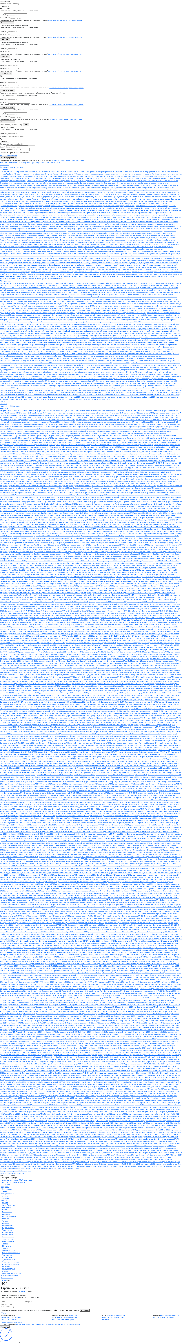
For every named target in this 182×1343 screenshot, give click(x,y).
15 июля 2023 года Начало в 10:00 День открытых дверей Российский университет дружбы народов (92, 502)
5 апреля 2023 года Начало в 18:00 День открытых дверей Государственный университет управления (52, 454)
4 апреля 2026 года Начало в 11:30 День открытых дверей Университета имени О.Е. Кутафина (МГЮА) (110, 1118)
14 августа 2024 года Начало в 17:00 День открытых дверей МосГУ (53, 884)
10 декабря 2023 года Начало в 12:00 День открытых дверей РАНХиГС (95, 647)
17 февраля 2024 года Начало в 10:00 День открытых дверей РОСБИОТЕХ (89, 732)
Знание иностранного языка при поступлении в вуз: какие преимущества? (35, 374)
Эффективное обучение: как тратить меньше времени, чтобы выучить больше (149, 258)
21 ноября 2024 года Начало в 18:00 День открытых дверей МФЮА (45, 936)
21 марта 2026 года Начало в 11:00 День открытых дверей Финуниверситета (73, 1114)
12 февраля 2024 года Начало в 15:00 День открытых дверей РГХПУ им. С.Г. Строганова (100, 722)
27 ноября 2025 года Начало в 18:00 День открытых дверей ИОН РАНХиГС (131, 1071)
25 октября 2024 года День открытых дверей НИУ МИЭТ (142, 911)
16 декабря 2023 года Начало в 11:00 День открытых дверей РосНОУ (104, 661)
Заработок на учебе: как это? (114, 203)
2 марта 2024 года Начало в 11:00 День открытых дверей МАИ (41, 750)
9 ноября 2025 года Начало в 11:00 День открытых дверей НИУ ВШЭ (133, 1062)
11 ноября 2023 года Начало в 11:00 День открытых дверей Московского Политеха (144, 570)
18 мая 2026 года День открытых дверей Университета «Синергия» (34, 1134)
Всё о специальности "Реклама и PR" (37, 363)
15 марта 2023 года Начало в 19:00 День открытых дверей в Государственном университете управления (64, 417)
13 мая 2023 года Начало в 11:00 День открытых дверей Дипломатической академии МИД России (41, 477)
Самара (5, 1221)
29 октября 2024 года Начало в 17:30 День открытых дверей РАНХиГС (68, 916)
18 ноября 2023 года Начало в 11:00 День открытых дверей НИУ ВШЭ (51, 597)
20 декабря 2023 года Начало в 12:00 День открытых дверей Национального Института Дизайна (86, 670)
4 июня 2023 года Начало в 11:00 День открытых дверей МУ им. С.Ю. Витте (119, 483)
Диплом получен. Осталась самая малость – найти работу (32, 203)
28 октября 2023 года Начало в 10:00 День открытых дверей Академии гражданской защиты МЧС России (108, 554)
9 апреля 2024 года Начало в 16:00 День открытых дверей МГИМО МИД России (54, 793)
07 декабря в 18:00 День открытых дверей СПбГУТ (29, 638)
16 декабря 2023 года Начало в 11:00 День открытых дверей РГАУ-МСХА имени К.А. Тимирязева (44, 661)
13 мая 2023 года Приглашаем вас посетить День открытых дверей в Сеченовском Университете (51, 474)
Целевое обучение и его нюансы (103, 297)
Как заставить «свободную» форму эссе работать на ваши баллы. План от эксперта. (89, 308)
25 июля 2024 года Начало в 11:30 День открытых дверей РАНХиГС (70, 877)
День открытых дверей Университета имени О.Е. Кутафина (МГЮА (31, 504)
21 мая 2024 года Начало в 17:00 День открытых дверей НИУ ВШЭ (115, 836)
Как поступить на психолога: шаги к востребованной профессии (50, 379)
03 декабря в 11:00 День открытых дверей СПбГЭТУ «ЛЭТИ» (100, 631)
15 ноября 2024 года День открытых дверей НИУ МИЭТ (44, 930)
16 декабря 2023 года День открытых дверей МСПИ (53, 659)
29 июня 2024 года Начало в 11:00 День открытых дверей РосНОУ (31, 868)
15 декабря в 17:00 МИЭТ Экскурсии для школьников (118, 656)
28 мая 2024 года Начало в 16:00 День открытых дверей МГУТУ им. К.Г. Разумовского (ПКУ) (114, 845)
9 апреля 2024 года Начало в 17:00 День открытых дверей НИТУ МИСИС (110, 793)
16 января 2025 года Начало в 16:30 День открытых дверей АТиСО (30, 966)
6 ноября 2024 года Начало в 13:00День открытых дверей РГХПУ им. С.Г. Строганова (121, 918)
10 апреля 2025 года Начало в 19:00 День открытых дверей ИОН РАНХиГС (145, 1005)
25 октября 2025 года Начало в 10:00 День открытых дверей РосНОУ (76, 1057)
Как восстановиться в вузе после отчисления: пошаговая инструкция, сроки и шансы (76, 274)
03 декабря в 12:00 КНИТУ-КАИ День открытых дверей (142, 631)
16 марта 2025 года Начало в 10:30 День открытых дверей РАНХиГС (34, 996)
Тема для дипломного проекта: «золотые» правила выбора (82, 219)
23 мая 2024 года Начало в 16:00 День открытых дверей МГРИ (121, 839)
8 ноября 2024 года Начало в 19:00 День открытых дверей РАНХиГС (39, 920)
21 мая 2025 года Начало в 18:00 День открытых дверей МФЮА (67, 1023)
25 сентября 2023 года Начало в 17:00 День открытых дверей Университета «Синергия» (140, 518)
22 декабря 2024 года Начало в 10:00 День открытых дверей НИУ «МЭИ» (44, 964)
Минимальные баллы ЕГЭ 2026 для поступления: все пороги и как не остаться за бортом (110, 381)
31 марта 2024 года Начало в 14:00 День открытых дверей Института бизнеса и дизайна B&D (93, 777)
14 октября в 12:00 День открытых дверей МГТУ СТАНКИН (88, 536)
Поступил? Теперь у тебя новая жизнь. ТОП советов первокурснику (70, 174)
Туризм (5, 1248)
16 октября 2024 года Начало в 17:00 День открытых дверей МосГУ (52, 907)
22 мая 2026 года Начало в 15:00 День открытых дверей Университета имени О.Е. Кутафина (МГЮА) (70, 1137)
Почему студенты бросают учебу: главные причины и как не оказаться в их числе (144, 222)
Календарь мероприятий (9, 1171)
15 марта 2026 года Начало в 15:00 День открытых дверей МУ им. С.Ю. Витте (112, 1112)
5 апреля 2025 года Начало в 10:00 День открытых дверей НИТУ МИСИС (49, 1002)
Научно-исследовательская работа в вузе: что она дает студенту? (111, 263)
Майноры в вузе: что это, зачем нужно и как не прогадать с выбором (31, 176)
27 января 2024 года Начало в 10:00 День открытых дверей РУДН (35, 700)
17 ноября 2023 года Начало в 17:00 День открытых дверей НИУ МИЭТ (139, 588)
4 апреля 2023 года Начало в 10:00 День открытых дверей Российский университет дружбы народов (72, 449)
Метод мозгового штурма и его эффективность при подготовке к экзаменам (123, 174)
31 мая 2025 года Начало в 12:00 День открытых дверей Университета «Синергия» (120, 1030)
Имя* (2, 15)
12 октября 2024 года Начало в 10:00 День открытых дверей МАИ (43, 905)
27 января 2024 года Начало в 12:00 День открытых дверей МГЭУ (50, 704)
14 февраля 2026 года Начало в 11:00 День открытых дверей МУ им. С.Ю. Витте (107, 1103)
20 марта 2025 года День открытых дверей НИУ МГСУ (129, 998)
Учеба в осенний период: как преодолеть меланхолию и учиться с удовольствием (137, 224)
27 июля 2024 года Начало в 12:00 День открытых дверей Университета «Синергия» (41, 879)
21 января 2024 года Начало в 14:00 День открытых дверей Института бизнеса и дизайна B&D (118, 688)
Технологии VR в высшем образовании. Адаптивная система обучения (58, 199)
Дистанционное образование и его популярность (112, 283)
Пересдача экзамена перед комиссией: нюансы (121, 235)
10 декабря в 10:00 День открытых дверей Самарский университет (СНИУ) (45, 650)
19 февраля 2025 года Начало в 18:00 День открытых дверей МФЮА (137, 982)
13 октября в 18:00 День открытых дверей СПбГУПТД (83, 534)
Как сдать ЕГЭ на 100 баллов (72, 338)
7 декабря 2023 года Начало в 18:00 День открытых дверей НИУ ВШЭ (92, 636)
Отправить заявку (7, 90)
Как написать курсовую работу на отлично (101, 233)
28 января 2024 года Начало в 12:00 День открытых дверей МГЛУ (113, 709)
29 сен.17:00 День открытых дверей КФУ (47, 522)
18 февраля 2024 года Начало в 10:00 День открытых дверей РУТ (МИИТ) (78, 738)
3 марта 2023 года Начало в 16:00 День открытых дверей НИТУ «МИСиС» (27, 411)
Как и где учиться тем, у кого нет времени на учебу (150, 283)
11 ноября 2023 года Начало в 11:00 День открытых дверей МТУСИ (89, 570)
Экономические (8, 1237)
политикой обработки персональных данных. (65, 20)
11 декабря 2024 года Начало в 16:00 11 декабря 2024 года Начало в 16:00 (112, 948)
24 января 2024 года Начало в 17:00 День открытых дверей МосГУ (37, 693)
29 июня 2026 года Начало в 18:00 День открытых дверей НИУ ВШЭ (110, 1157)
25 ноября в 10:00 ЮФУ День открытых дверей (109, 609)
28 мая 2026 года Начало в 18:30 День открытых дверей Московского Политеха (104, 1139)
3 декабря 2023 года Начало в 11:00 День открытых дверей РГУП (107, 627)
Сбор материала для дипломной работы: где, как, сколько (78, 176)
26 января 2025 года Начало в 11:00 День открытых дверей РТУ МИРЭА (154, 968)
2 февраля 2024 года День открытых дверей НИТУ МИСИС (139, 713)
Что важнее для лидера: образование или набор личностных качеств (88, 222)
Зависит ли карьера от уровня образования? (50, 272)
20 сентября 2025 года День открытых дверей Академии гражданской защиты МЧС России (40, 1048)
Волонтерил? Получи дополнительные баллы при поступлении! (65, 315)
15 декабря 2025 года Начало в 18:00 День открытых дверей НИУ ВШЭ (46, 1084)
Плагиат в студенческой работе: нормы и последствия (24, 274)
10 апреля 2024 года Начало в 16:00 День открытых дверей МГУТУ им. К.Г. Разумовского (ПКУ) (91, 795)
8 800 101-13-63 (5, 1173)
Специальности (54, 163)
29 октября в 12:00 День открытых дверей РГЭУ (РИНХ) (128, 559)
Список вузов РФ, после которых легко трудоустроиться (138, 233)
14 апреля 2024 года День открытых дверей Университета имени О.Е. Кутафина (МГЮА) (73, 802)
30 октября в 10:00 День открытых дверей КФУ (65, 561)
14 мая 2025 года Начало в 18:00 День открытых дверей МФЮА (28, 1018)
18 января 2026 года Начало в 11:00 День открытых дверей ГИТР (58, 1093)
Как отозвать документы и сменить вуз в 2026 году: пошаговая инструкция (122, 386)
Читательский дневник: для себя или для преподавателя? (28, 206)
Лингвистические (8, 1250)
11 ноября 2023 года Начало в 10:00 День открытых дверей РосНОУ (87, 568)
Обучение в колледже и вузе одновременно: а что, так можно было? (78, 313)
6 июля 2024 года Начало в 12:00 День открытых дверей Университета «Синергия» (47, 870)
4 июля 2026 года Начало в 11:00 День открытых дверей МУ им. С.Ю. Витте (41, 1159)
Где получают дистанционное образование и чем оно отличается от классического (120, 290)
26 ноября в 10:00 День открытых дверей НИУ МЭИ (54, 613)
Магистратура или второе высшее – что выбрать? (144, 244)
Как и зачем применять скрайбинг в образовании (147, 240)
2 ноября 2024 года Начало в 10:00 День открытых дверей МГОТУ (66, 918)
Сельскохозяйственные (11, 1253)
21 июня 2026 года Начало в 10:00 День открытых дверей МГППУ (89, 1153)
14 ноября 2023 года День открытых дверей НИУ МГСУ (66, 584)
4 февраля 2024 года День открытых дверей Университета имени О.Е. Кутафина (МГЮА (70, 716)
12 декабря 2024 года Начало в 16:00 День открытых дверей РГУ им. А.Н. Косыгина (58, 950)
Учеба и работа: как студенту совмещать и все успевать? (78, 292)
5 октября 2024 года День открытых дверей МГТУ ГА (94, 900)
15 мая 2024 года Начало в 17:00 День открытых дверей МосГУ (103, 832)
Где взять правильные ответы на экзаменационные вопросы (136, 194)
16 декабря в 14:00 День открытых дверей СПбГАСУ (45, 666)
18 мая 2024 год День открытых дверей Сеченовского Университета (140, 834)
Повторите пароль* (7, 153)
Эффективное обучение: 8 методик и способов (48, 331)
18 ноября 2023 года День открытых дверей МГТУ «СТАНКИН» (120, 593)
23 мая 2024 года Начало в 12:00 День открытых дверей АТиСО (75, 839)
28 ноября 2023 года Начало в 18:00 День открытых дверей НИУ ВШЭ (117, 615)
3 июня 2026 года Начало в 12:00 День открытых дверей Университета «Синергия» (133, 1141)
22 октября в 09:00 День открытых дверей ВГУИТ (95, 547)
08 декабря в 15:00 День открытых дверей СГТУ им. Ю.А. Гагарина (124, 638)
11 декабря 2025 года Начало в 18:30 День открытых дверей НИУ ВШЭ (64, 1080)
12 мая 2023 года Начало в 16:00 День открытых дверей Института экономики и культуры (38, 472)
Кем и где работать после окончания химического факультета (92, 370)
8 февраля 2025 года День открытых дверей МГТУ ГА (63, 975)
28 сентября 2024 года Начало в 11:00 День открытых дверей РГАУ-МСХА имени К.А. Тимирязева (77, 898)
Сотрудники (4, 167)
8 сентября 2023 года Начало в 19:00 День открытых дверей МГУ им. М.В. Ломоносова (80, 529)
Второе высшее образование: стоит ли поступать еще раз (65, 263)
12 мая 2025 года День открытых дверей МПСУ (118, 1016)
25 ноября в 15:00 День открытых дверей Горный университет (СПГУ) (102, 611)
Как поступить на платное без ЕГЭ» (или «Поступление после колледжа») (104, 288)
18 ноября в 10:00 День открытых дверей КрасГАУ (35, 593)
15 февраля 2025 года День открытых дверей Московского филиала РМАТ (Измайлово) (36, 980)
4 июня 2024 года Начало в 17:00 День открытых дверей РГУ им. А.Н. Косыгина (111, 850)
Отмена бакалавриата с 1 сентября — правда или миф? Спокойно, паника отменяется (62, 386)
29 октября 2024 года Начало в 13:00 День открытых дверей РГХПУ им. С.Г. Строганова (119, 914)
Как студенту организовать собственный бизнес (43, 254)
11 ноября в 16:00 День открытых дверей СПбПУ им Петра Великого (153, 577)
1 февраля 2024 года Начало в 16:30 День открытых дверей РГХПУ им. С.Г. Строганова (86, 713)
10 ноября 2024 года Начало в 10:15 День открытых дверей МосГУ (115, 923)
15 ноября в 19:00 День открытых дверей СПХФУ (83, 586)
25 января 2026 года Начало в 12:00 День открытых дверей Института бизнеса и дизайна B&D (104, 1096)
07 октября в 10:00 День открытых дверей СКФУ (30, 529)
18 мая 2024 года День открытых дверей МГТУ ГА (97, 834)
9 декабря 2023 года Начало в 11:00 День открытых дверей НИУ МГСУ (64, 643)
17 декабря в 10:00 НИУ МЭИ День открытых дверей (120, 666)
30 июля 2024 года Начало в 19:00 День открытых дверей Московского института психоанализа (107, 879)
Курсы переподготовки (40, 163)
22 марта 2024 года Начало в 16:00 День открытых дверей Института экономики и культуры (80, 766)
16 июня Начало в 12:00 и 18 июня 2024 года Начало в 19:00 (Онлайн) (33, 861)
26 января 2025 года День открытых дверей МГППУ (109, 968)
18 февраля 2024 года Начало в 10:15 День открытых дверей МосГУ (130, 738)
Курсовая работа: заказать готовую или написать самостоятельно (149, 197)
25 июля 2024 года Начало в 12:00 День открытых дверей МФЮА (119, 877)
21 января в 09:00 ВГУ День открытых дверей (29, 691)
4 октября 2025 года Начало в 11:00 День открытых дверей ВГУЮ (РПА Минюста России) (74, 1050)
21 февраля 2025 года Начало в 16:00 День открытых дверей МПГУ (124, 984)
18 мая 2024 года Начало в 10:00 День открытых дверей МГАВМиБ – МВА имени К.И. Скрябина (56, 836)
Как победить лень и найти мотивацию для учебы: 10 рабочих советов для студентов (92, 197)
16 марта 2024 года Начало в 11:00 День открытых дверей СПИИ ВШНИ (51, 759)
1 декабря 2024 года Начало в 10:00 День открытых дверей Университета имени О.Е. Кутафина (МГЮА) (50, 941)
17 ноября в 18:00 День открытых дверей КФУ (113, 590)
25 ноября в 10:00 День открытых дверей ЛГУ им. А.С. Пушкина (149, 609)
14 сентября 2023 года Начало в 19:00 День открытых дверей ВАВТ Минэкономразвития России (138, 534)
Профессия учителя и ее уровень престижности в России (86, 376)
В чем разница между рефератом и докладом (44, 197)
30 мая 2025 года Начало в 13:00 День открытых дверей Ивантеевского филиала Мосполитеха (55, 1030)
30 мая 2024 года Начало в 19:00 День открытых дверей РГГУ (40, 848)
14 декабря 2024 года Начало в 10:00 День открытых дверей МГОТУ (29, 952)
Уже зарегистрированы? (9, 155)
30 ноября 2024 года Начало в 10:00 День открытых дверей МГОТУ (119, 939)
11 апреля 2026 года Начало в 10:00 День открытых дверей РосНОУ (40, 1123)
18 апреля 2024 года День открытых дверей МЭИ (99, 804)
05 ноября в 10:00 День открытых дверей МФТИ (26, 565)
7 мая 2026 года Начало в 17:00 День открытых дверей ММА (40, 1130)
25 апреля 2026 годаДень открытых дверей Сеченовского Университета (65, 1128)
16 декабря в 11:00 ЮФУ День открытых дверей (101, 663)
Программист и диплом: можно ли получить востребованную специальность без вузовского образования (51, 297)
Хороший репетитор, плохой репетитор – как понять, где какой (95, 304)
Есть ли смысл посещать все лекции (152, 185)
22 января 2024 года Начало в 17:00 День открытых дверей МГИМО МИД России (111, 691)
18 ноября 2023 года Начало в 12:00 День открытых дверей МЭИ (101, 597)
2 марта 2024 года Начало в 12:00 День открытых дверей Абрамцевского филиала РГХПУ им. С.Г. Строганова (104, 750)
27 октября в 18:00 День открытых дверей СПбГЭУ (73, 552)
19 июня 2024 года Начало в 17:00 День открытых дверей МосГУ (83, 861)
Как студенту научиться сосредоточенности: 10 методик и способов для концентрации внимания (40, 244)
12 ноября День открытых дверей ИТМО (52, 581)
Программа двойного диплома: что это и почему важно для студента (85, 240)
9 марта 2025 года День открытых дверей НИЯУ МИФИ (145, 991)
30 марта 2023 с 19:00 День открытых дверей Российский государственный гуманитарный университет (75, 442)
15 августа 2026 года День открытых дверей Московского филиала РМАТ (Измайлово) (54, 1166)
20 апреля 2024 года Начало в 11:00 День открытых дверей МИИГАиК (122, 809)
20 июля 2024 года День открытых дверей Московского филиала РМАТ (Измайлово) (75, 875)
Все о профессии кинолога (17, 356)
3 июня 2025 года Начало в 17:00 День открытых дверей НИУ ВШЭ (57, 1032)
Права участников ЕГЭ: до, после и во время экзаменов (143, 338)
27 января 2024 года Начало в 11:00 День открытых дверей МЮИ (130, 700)
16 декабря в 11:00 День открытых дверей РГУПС (66, 663)
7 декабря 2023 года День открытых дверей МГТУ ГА (47, 636)
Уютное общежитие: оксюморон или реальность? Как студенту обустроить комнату (134, 208)
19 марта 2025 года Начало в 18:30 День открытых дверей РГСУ (85, 998)
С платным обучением (10, 1264)
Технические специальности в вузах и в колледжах (107, 347)
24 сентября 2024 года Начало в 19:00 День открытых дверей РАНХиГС (137, 893)
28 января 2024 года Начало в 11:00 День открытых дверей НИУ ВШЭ (63, 709)
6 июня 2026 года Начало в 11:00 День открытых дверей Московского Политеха (98, 1148)
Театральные (7, 1255)
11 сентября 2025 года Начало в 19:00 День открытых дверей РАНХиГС (94, 1043)
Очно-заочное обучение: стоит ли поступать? (138, 345)
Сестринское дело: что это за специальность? (136, 349)
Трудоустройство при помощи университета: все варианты (29, 251)
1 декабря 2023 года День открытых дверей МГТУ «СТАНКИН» (141, 618)
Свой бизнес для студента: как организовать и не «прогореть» (37, 219)
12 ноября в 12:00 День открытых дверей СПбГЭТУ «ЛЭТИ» (158, 581)
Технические (7, 1230)
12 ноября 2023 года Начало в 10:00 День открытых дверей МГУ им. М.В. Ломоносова (87, 579)
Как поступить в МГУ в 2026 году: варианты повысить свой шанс (143, 304)
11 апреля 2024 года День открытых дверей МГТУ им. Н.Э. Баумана (72, 798)
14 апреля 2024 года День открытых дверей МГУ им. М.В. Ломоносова (132, 802)
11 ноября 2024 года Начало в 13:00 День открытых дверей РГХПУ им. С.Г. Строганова (44, 925)
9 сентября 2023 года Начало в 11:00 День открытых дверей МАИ (125, 531)
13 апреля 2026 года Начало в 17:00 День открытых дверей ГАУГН (146, 1123)
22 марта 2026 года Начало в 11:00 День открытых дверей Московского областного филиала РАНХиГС (139, 1114)
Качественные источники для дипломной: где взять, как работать (112, 178)
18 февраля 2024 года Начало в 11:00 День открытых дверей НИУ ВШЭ (63, 741)
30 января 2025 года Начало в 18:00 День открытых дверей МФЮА (86, 971)
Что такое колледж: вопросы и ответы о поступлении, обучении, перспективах (74, 335)
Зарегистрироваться (8, 158)
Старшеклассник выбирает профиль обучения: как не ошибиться (66, 326)
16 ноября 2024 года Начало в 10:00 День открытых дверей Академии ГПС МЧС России (97, 930)
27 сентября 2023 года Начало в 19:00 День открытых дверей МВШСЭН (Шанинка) (73, 520)
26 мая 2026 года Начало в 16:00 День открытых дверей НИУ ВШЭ (50, 1139)
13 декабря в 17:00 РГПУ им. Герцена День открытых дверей (33, 654)
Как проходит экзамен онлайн (78, 290)
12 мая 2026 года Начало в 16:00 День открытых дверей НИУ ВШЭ (136, 1130)
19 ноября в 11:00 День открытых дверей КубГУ (23, 602)
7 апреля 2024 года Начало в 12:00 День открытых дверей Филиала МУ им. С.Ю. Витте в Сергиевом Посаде (80, 791)
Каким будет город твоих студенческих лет (23, 210)
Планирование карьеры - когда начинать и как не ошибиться (86, 367)
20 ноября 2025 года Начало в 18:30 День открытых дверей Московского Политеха (52, 1066)
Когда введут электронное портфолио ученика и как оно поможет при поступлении (36, 290)
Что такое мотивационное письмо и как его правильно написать (101, 244)
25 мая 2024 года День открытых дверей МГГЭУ (51, 841)
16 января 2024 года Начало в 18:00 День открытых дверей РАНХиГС (144, 681)
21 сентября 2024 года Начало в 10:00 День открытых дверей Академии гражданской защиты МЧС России (67, 891)
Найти (26, 125)
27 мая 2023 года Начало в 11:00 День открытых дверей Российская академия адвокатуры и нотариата (116, 477)
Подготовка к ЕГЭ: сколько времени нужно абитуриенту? (129, 376)
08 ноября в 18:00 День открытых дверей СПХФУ (106, 565)
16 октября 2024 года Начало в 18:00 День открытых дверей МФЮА (102, 907)
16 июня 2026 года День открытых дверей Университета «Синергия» (77, 1150)
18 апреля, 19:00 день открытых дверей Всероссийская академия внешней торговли (78, 463)
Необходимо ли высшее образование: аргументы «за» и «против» (107, 251)
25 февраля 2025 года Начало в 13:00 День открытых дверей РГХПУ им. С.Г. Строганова (113, 986)
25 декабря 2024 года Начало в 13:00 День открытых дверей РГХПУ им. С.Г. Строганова (103, 964)
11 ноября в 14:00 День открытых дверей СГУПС (59, 577)
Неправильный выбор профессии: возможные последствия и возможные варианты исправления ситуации (79, 349)
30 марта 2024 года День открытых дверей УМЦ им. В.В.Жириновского (153, 773)
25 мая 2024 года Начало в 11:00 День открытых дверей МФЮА (92, 841)
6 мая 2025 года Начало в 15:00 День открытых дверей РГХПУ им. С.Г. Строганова (71, 1016)
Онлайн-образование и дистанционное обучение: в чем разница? (44, 235)
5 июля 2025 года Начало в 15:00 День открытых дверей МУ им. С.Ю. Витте (120, 1037)
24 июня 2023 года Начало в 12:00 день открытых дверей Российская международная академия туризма (130, 493)
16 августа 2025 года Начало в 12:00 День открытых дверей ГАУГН (122, 1041)
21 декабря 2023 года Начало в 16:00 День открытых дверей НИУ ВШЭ (70, 672)
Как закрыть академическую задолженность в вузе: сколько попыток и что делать (138, 274)
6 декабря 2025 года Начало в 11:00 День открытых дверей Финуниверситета (100, 1078)
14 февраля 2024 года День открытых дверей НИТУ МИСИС (25, 725)
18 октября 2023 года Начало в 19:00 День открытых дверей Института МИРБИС (82, 540)
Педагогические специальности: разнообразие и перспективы (97, 345)
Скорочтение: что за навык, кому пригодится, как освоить (145, 172)
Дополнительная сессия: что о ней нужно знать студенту (95, 242)
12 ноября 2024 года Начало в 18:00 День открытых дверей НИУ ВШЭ (151, 925)
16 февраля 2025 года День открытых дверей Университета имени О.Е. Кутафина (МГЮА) (138, 980)
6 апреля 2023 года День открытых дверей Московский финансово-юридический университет (125, 454)
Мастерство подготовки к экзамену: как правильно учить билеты (30, 185)
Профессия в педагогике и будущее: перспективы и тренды (66, 347)
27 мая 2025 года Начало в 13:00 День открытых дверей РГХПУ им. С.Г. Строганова (73, 1027)
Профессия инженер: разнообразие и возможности (112, 340)
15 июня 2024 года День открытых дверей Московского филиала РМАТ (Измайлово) (91, 857)
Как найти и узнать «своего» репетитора (104, 315)
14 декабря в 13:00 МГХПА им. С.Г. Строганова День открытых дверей (80, 654)
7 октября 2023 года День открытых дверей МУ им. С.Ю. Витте (130, 527)
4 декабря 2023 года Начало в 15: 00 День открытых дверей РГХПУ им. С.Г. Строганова (62, 634)
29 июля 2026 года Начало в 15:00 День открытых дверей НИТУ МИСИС (103, 1164)
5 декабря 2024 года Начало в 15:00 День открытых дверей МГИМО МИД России (129, 943)
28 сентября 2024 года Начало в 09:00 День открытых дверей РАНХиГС (123, 895)
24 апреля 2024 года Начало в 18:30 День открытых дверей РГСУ (52, 816)
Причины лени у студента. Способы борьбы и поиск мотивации (73, 206)
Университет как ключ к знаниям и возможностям (156, 333)
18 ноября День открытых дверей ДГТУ (144, 590)
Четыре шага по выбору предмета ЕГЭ (25, 349)
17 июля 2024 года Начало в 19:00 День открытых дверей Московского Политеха (102, 873)
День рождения (6, 144)
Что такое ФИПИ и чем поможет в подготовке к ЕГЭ (74, 306)
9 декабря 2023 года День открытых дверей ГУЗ (22, 640)
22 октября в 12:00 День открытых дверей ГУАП (32, 549)
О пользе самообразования (19, 249)
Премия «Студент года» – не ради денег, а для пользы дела (124, 190)
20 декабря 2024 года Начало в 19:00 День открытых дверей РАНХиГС (119, 959)
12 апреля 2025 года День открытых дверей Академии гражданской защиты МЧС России (89, 1007)
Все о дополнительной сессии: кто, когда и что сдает (101, 181)
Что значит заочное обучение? (41, 313)
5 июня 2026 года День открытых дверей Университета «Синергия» (75, 1146)
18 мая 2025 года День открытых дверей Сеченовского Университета (43, 1021)
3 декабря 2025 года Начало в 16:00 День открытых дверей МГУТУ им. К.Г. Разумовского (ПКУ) (106, 1084)
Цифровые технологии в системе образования (17, 267)
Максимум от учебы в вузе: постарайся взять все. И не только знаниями (76, 190)
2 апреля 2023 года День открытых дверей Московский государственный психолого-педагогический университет (52, 447)
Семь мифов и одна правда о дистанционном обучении (42, 222)
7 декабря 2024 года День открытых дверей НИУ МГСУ (41, 945)
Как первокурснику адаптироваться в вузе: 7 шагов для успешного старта (95, 276)
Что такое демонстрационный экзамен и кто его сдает (47, 310)
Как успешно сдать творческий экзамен (37, 342)
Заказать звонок (7, 23)
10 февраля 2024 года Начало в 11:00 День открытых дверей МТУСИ (76, 720)
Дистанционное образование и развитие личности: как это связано (97, 285)
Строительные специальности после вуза (61, 354)
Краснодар (6, 1214)
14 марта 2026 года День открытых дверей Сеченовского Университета (96, 1109)
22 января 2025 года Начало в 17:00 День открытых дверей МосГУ (79, 966)
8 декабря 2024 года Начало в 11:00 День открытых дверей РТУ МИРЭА (137, 945)
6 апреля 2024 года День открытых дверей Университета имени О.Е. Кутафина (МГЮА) (90, 782)
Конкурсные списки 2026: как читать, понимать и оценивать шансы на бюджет (55, 383)
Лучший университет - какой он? (62, 345)
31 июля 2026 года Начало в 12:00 (142, 1164)
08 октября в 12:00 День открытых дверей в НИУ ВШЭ (31, 531)
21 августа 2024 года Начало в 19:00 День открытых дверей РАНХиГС (56, 886)
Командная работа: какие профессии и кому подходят (24, 263)
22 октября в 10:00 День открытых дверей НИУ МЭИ (132, 547)
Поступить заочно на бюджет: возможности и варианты (114, 329)
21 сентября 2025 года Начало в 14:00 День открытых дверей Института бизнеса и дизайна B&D (109, 1048)
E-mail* (2, 147)
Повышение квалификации (21, 163)
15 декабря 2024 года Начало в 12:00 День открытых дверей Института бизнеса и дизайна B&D (140, 952)
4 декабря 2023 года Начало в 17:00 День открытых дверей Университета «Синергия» (125, 634)
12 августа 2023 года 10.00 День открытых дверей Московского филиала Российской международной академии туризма (101, 504)
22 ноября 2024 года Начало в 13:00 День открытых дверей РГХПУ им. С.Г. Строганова (101, 936)
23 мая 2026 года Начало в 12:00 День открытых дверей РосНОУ (130, 1137)
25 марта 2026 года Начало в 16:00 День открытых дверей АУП (130, 1116)
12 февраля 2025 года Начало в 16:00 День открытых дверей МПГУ (109, 977)
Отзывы (3, 402)
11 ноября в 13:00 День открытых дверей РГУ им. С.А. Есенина (152, 574)
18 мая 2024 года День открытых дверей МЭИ (62, 834)
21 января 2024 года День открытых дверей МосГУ (132, 686)
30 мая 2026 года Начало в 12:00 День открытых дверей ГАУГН (156, 1139)
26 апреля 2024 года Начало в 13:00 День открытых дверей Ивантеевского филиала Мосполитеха (109, 818)
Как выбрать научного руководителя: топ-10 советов (114, 210)
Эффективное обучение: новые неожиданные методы (55, 324)
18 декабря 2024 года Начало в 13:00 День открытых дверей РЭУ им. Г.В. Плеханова (109, 955)
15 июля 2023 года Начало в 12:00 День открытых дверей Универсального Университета (110, 497)
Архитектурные (8, 1241)
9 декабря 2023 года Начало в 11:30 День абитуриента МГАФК (113, 643)
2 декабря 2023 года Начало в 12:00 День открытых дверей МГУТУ (138, 625)
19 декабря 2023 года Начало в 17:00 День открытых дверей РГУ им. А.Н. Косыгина (100, 668)
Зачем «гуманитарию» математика (45, 308)
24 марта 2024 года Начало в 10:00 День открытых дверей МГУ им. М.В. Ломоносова (129, 770)
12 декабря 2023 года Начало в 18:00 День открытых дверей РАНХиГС (80, 652)
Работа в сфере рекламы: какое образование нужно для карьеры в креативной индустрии (107, 379)
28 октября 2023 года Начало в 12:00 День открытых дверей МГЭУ (153, 556)
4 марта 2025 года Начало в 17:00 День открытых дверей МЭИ (102, 991)
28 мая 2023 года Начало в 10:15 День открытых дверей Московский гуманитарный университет (84, 479)
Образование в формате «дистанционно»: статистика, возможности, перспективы (84, 238)
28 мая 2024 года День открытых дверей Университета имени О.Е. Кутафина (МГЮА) (49, 845)
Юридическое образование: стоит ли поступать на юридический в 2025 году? (36, 376)
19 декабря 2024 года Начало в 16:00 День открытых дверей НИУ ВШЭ (124, 957)
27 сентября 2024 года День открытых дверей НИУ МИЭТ (75, 895)
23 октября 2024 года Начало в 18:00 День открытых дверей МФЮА (97, 911)
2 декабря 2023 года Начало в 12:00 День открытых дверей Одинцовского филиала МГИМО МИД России (75, 625)
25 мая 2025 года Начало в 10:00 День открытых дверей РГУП (77, 1025)
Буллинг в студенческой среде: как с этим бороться (91, 231)
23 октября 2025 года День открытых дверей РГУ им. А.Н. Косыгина (140, 1055)
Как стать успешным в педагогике (41, 224)
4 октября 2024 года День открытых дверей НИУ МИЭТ (54, 900)
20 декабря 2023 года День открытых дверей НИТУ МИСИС (28, 670)
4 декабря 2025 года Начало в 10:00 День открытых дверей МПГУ (112, 1075)
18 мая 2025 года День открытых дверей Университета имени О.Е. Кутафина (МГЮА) (100, 1021)
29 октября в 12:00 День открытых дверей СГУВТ (30, 561)
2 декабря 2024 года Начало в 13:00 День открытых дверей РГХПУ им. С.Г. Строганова (120, 941)
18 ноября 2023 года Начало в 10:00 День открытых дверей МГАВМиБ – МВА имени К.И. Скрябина (121, 595)
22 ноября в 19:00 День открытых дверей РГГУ (104, 604)
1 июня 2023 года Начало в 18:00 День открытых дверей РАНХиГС (48, 481)
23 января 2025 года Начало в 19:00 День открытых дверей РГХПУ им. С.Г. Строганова (136, 966)
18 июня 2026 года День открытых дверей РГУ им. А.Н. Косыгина (41, 1153)
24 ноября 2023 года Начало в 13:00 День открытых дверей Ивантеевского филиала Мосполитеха (79, 606)
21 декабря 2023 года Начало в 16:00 (30, 672)
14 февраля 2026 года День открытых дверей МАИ (59, 1103)
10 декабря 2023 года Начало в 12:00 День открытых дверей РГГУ (45, 647)
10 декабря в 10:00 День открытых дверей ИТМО (139, 647)
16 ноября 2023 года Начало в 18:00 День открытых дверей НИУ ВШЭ (31, 588)
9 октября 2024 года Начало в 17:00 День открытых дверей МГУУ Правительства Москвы (69, 902)
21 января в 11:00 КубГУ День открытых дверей (63, 691)
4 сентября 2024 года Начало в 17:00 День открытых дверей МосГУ (38, 889)
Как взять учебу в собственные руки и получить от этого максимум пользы (132, 219)
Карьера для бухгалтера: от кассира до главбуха (152, 329)
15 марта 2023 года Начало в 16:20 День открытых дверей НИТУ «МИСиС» (116, 415)
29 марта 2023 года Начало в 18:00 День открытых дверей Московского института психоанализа (101, 440)
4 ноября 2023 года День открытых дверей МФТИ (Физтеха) (95, 563)
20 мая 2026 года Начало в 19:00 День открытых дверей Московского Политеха (137, 1134)
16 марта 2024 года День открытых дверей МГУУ (27, 757)
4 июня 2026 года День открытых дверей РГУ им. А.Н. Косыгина (27, 1146)
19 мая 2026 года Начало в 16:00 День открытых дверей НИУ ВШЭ (83, 1134)
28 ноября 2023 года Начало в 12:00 (78, 615)
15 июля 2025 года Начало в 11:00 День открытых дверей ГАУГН (45, 1039)
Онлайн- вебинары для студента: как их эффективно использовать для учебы (91, 247)
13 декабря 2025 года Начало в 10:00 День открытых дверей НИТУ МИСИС (41, 1082)
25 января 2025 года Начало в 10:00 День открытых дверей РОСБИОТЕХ (63, 968)
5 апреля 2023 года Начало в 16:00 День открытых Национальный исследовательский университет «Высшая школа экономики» (67, 452)
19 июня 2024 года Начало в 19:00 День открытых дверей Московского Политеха (137, 861)
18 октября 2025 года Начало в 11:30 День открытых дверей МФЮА (38, 1055)
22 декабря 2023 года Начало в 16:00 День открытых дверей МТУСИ (48, 675)
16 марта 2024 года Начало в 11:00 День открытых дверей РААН (133, 757)
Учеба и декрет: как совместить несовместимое (152, 210)
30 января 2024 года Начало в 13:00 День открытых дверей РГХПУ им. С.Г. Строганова (38, 711)
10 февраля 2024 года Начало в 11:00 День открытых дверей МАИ (125, 720)
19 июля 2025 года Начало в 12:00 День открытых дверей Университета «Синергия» (100, 1039)
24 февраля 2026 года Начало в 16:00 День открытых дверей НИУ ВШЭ (80, 1105)
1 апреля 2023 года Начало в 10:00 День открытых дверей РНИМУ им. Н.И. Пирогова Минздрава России (61, 445)
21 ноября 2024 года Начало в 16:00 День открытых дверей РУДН (123, 934)
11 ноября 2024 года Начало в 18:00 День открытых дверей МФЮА (101, 925)
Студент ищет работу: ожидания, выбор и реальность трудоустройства (80, 224)
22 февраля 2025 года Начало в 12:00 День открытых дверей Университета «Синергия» (49, 986)
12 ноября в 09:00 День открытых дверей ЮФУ (84, 581)
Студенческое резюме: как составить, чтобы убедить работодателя (109, 199)
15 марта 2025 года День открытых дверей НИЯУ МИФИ (69, 993)
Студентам (4, 169)
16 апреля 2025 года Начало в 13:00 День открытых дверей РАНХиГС (107, 1009)
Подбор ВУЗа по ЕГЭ (116, 1317)
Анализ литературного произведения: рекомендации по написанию (89, 201)
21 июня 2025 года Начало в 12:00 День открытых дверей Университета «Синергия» (144, 1034)
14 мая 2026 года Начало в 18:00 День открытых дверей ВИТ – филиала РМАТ (81, 1132)
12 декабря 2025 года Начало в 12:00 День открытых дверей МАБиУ (115, 1080)
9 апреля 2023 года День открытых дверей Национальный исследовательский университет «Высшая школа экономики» (64, 461)
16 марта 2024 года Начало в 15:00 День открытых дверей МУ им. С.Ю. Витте (123, 761)
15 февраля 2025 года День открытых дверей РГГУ (86, 980)
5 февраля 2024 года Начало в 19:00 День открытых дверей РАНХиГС (128, 716)
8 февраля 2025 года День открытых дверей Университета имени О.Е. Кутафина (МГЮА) (115, 975)
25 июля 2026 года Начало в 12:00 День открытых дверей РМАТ (54, 1164)
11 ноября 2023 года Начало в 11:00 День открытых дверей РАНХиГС (120, 572)
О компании (4, 165)
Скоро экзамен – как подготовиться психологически (147, 313)
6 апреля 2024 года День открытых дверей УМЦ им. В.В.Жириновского (148, 782)
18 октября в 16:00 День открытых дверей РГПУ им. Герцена (30, 540)
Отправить (5, 40)
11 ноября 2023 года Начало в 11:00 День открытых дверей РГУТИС (39, 570)
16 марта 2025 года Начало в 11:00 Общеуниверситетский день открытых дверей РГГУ (91, 996)
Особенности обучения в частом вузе (134, 247)
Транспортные (7, 1239)
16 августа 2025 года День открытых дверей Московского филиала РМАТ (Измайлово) (66, 1041)
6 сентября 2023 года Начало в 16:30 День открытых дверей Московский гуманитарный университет (127, 506)
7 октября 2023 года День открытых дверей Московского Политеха (82, 527)
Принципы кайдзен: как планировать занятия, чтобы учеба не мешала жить (35, 201)
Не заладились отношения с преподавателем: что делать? (118, 206)
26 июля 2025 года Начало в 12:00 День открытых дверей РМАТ (154, 1039)
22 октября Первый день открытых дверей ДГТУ (106, 545)
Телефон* (3, 18)
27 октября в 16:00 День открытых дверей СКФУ (37, 552)
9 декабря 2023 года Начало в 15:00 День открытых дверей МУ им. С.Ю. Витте (32, 645)
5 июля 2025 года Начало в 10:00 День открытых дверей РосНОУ (69, 1037)
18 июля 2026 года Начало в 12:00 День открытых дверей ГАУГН (40, 1162)
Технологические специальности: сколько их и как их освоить (134, 351)
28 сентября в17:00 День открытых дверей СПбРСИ (157, 520)
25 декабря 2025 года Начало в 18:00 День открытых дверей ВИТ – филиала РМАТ (132, 1089)
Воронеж (5, 1219)
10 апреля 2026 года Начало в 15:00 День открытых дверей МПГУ (105, 1121)
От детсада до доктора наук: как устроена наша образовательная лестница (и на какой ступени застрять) (90, 301)
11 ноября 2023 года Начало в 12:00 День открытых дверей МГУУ (47, 574)
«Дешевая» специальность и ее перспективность (74, 329)
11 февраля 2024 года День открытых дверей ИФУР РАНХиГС (45, 722)
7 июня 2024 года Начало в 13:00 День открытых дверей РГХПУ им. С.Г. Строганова (35, 852)
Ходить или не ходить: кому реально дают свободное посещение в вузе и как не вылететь (133, 176)
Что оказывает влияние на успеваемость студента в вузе (136, 238)
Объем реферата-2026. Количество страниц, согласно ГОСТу (91, 194)
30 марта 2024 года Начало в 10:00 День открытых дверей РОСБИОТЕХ (95, 775)
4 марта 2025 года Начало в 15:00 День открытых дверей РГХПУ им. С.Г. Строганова (48, 991)
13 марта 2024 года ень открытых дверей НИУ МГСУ (52, 754)
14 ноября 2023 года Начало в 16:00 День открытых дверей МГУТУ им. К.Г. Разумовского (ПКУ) (122, 584)
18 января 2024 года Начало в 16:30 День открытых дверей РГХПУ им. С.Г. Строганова (90, 684)
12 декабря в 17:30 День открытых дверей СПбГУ (124, 652)
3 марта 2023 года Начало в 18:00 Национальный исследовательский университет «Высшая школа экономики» (95, 411)
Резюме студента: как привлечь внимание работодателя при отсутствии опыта (57, 260)
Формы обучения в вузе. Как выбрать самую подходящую (120, 292)
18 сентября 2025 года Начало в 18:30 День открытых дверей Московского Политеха (98, 1046)
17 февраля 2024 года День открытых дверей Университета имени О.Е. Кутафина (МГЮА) (77, 729)
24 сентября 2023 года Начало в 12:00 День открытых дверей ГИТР (46, 515)
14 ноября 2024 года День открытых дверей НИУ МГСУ (133, 927)
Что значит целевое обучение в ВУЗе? (133, 315)
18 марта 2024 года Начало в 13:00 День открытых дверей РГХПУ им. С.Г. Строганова (69, 763)
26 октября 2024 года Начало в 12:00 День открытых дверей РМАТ (62, 914)
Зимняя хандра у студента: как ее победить (44, 240)
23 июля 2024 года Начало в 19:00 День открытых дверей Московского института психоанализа (141, 875)
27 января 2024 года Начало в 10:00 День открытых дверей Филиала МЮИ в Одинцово (106, 697)
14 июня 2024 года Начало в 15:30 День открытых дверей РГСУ (36, 857)
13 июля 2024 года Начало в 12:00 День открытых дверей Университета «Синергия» (41, 873)
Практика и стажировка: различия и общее (148, 251)
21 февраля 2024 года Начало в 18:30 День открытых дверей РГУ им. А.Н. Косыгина (53, 743)
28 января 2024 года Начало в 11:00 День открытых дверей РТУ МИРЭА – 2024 (118, 706)
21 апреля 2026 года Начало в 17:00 (44, 1125)
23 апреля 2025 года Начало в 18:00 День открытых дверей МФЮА (132, 1014)
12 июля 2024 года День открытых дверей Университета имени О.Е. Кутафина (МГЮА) (110, 870)
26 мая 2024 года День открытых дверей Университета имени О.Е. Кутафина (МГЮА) (120, 843)
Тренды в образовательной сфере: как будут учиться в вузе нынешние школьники (80, 269)
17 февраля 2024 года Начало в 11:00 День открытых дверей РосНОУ (58, 734)
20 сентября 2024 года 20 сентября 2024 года (79, 889)
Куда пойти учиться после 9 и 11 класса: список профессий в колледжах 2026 (107, 392)
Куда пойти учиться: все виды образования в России (26, 322)
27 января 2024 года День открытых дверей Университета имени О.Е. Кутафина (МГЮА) (41, 697)
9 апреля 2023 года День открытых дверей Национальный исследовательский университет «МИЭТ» (79, 458)
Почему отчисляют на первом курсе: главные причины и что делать (138, 215)
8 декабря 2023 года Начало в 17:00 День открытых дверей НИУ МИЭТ (74, 638)
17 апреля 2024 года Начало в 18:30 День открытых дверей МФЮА (56, 804)
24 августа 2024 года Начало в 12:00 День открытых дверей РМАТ (106, 886)
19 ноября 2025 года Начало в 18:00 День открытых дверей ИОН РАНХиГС (126, 1064)
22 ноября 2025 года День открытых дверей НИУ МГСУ (155, 1066)
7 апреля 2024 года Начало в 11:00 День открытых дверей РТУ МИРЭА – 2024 (146, 788)
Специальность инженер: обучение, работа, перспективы (40, 338)
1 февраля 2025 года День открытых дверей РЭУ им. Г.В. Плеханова (135, 971)
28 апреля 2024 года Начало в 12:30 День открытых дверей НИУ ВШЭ (128, 825)
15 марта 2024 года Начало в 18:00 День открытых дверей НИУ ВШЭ (97, 754)
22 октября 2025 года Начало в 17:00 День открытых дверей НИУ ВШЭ (89, 1055)
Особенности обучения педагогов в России (77, 254)
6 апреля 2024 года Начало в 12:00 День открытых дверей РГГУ (153, 786)
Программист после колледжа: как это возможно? (93, 324)
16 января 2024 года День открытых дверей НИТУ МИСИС (97, 681)
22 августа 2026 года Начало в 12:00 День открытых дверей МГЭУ (55, 1169)
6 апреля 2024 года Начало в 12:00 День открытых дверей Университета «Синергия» (99, 786)
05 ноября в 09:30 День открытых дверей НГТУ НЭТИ (136, 563)
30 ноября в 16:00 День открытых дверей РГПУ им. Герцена (96, 618)
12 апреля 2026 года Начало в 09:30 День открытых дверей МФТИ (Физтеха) (93, 1123)
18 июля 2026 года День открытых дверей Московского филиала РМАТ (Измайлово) (100, 1159)
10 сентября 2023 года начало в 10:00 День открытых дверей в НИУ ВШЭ (141, 508)
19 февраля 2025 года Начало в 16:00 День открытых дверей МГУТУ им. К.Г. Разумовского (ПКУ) (77, 982)
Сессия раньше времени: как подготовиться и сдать (24, 183)
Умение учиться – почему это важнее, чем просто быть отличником (25, 172)
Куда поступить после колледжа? (116, 313)
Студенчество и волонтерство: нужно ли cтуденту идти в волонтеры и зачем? (78, 256)
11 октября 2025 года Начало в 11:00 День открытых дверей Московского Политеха (122, 1052)
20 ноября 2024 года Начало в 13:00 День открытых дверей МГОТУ (74, 934)
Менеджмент (7, 1246)
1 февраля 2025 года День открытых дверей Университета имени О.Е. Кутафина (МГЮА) (55, 973)
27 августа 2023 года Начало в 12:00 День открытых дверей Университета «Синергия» (58, 506)
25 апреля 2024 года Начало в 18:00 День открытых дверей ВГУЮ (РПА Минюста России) (40, 818)
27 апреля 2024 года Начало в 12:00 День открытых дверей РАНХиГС (28, 825)
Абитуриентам (5, 281)
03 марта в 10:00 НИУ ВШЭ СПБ (23, 752)
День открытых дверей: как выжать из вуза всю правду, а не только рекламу (139, 299)
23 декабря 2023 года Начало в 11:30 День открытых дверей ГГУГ (49, 677)
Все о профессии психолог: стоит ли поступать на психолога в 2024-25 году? (107, 372)
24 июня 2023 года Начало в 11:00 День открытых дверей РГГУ (69, 493)
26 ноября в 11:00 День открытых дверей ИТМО (134, 613)
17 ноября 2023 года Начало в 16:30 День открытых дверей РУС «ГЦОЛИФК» (85, 588)
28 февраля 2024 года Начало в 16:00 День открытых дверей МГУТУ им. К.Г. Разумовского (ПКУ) (106, 745)
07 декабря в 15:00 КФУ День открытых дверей (135, 636)
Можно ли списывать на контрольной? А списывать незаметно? (115, 326)
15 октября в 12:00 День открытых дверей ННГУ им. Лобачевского (108, 538)
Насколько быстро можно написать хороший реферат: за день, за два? (117, 320)
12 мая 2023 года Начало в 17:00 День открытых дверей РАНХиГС (95, 472)
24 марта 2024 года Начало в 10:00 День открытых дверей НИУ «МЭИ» (72, 770)
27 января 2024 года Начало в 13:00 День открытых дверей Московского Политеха (104, 704)
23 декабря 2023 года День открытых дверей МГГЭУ (139, 675)
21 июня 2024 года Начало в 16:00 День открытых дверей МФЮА (125, 864)
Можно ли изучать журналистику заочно (134, 331)
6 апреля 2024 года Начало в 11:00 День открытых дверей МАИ (157, 784)
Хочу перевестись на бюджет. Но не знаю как (71, 178)
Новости (105, 1317)
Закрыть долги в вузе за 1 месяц (56, 276)
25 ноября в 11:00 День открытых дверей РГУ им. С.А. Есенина (54, 611)
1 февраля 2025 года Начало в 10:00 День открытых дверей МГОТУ (112, 973)
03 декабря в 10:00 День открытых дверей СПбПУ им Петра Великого (96, 629)
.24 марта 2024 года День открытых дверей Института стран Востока (134, 768)
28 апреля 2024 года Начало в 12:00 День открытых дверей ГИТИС (78, 825)
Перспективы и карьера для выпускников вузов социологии (111, 267)
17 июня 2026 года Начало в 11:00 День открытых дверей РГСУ (125, 1150)
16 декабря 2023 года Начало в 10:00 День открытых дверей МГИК (97, 659)
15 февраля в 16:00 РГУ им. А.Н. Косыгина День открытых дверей (71, 725)
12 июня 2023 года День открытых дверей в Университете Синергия (84, 488)
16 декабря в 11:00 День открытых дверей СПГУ (30, 663)
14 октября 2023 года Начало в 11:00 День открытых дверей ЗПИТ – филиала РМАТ (53, 538)
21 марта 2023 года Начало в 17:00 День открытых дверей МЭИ (66, 424)
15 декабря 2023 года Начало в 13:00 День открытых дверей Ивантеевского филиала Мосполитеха (142, 654)
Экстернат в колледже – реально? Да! (136, 285)
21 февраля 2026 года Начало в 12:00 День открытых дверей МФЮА (28, 1105)
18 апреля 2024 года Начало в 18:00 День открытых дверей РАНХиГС (142, 804)
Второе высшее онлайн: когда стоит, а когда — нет (70, 172)
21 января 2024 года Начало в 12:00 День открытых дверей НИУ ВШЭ (58, 688)
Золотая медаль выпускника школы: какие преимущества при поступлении (64, 340)
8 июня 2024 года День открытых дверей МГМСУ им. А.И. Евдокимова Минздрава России (99, 852)
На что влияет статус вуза (26, 340)
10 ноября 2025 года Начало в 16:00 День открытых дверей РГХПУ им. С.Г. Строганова (67, 1064)
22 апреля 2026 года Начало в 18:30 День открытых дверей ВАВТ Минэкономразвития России (92, 1125)
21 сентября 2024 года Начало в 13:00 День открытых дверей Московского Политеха (138, 891)
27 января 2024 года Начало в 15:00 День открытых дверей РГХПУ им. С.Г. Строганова (57, 706)
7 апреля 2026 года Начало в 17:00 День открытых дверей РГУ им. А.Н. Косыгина (51, 1121)
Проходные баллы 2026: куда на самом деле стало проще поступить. (42, 299)
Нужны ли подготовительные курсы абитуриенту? (45, 356)
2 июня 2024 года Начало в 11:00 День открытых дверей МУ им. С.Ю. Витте (54, 850)
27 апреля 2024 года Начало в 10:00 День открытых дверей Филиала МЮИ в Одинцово (54, 823)
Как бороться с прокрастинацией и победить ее (45, 295)
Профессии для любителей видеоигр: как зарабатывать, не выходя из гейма (40, 370)
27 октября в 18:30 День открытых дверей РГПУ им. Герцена (114, 552)
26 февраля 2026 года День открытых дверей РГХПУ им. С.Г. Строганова (132, 1105)
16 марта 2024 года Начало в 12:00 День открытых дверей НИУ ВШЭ (69, 761)
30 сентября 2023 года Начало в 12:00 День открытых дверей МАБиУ (94, 524)
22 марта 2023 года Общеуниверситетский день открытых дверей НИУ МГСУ (61, 427)
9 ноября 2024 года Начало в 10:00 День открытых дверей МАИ (135, 920)
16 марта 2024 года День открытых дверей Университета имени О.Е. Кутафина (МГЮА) (77, 757)
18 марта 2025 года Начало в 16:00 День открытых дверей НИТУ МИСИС (35, 998)
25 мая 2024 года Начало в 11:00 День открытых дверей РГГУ (138, 841)
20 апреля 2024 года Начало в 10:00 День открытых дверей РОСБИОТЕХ (70, 809)
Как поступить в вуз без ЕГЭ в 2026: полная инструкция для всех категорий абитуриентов (38, 395)
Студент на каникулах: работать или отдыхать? (106, 172)
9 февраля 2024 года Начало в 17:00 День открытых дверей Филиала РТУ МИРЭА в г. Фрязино (61, 718)
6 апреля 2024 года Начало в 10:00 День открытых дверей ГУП (65, 784)
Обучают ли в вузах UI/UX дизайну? (123, 363)
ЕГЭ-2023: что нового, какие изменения (149, 322)
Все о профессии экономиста (75, 356)
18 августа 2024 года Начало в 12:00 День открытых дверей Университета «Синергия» (109, 884)
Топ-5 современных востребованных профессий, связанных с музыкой (92, 331)
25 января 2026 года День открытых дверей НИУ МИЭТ (49, 1096)
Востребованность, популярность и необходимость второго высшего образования (80, 265)
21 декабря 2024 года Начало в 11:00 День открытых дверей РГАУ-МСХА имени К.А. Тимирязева (94, 961)
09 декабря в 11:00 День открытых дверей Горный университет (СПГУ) (139, 645)
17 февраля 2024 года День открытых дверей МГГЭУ (140, 727)
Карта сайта (20, 1324)
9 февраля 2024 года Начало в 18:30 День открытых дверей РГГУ (119, 718)
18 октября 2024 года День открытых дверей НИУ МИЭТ (148, 907)
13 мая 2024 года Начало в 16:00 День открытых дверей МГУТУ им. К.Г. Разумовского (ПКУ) (104, 829)
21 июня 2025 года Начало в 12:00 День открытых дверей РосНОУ (37, 1034)
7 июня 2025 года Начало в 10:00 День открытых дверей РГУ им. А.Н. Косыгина (111, 1032)
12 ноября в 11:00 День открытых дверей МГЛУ (119, 581)
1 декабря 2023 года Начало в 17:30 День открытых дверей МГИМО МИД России (106, 620)
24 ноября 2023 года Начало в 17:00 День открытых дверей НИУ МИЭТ (142, 606)
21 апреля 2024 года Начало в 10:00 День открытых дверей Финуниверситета (61, 811)
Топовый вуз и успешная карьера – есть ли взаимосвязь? (69, 320)
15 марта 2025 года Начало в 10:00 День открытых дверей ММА (113, 993)
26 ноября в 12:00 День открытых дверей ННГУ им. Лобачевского (41, 615)
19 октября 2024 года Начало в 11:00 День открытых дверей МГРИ (111, 909)
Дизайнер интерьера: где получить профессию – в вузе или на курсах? (109, 322)
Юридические (7, 1232)
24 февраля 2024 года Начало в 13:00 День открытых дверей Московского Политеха (115, 743)
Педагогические (8, 1228)
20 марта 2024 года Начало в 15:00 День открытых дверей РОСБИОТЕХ (127, 763)
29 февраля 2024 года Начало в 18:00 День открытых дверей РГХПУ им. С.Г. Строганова (66, 747)
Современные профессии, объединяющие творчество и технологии (112, 361)
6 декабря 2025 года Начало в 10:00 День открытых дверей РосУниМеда (150, 1087)
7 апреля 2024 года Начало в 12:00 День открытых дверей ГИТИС (144, 791)
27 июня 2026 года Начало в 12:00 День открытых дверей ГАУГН (148, 1155)
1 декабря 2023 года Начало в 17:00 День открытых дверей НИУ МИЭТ (50, 620)
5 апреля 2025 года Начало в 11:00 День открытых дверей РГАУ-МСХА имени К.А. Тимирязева (110, 1002)
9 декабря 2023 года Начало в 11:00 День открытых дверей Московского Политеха (71, 640)
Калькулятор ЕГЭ (6, 406)
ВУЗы (2, 163)
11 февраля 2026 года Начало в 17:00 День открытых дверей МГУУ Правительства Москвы (133, 1100)
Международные (8, 1269)
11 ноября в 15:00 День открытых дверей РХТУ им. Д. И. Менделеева (102, 577)
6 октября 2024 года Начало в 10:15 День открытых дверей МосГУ (137, 900)
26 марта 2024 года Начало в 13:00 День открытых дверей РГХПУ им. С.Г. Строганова (60, 773)
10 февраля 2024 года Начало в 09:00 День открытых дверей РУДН (26, 720)
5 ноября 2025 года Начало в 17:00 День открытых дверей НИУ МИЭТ (45, 1059)
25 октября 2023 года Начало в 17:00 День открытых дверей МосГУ (124, 549)
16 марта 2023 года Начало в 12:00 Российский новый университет (128, 417)
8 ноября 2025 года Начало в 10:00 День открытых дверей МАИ (134, 1059)
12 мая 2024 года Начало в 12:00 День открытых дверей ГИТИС (122, 827)
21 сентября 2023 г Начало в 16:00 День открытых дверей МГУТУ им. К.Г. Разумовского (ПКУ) (43, 547)
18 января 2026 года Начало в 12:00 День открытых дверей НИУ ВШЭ (107, 1093)
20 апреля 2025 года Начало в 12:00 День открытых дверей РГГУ (32, 1014)
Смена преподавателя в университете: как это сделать (48, 188)
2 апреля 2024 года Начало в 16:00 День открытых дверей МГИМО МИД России (38, 779)
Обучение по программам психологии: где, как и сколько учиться (62, 361)
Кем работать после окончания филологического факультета (62, 233)
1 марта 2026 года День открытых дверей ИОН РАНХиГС (61, 1107)
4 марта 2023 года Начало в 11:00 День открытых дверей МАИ (66, 415)
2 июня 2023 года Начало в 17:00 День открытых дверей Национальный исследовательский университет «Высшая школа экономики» (122, 481)
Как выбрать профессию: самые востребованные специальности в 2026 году (102, 365)
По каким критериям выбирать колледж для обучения (132, 342)
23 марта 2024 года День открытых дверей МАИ (27, 768)
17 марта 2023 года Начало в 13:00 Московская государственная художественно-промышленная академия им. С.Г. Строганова (96, 422)
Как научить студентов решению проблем (67, 251)
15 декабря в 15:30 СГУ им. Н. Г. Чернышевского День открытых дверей (72, 656)
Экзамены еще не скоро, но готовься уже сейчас (62, 183)
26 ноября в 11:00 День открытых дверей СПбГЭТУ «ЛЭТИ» (94, 613)
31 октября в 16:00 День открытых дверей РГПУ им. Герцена (105, 561)
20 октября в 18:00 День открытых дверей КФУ (56, 543)
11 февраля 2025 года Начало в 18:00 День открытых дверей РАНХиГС (58, 977)
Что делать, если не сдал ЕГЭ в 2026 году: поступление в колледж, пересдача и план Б (47, 392)
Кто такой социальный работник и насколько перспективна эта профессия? (34, 367)
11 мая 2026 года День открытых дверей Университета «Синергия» (87, 1130)
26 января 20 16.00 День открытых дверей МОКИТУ (65, 695)
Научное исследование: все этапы (76, 267)
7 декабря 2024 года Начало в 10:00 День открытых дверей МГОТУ (86, 945)
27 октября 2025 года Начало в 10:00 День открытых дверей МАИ (125, 1057)
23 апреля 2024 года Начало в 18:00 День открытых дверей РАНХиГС (104, 813)
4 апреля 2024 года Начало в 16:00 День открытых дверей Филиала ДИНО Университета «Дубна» (140, 779)
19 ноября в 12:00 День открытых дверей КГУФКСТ (94, 602)
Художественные (8, 1260)
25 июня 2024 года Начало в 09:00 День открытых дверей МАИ (56, 866)
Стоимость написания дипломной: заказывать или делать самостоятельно (67, 210)
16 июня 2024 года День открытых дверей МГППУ (66, 859)
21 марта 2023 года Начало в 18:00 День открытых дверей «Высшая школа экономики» (122, 424)
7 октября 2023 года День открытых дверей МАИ (39, 527)
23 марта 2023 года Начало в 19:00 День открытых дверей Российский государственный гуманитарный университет (77, 431)
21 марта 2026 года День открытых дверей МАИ (27, 1114)
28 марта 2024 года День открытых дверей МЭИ (109, 773)
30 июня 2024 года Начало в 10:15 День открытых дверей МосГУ (126, 868)
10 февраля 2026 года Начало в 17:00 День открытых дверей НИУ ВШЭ (73, 1100)
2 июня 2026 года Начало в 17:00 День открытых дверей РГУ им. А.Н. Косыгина (74, 1141)
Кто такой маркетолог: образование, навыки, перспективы (99, 354)
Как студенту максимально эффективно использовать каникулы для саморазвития (113, 229)
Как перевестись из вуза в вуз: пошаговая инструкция (42, 279)
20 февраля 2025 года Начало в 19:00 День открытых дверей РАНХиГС (74, 984)
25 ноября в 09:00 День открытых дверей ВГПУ (74, 609)
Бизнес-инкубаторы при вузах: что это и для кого (49, 215)
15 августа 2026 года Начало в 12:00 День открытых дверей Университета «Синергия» (118, 1166)
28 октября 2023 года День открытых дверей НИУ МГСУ (49, 554)
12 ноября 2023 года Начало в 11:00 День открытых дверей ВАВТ (143, 579)
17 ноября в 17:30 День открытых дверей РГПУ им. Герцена (74, 590)
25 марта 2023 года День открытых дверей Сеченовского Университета (85, 433)
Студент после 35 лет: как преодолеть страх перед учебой (27, 269)
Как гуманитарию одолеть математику (48, 247)
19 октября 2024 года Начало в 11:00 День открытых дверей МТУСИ (61, 909)
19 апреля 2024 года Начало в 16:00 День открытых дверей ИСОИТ (76, 807)
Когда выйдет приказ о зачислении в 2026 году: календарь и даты (107, 390)
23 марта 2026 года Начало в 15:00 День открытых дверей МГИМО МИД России (77, 1116)
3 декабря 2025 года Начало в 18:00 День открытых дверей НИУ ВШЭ (62, 1075)
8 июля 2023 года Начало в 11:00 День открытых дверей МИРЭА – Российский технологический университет (45, 499)
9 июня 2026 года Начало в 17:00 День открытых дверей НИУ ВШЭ (109, 1144)
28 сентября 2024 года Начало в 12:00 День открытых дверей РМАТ (138, 898)
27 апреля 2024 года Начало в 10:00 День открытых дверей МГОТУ (110, 823)
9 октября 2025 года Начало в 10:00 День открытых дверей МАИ (67, 1052)
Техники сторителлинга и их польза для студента (50, 194)
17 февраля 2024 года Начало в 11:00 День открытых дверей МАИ (108, 734)
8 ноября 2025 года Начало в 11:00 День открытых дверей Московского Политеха (77, 1062)
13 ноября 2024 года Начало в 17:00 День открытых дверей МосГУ (88, 927)
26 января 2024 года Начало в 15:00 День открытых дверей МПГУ (108, 695)
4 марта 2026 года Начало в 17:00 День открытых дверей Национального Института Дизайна (116, 1107)
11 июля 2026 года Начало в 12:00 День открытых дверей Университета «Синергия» (95, 1162)
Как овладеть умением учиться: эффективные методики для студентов (45, 231)
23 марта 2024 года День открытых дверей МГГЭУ (132, 766)
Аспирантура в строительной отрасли (49, 267)
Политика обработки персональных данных (63, 1324)
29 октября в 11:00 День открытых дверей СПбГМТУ (88, 559)
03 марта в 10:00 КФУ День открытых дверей (51, 752)
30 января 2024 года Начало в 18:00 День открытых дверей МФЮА (94, 711)
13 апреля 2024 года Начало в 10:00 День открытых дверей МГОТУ (65, 800)
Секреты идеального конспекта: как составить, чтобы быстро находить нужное (114, 213)
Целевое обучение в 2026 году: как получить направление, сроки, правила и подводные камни (96, 397)
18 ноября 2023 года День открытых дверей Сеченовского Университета (58, 595)
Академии (6, 1266)
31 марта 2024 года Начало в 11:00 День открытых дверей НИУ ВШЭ (34, 777)
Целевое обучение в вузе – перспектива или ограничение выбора (79, 226)
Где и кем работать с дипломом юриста (95, 363)
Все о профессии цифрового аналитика (66, 363)
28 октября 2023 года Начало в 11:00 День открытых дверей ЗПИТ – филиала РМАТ (47, 556)
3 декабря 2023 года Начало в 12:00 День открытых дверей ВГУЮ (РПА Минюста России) (38, 629)
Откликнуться (6, 73)
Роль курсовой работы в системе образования (86, 235)
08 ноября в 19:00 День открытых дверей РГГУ (141, 565)
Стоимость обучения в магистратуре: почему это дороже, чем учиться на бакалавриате (62, 249)
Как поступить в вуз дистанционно (155, 310)
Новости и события (16, 167)
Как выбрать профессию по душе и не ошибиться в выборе (86, 358)
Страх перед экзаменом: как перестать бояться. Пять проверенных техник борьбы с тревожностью (104, 310)
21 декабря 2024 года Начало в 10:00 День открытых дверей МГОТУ (34, 961)
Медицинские (7, 1225)
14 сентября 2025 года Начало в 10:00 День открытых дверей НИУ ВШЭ (40, 1046)
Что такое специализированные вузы (30, 347)
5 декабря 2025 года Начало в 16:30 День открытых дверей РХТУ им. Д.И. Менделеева (39, 1078)
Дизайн (5, 1244)
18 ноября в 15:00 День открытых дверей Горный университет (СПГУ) (150, 597)
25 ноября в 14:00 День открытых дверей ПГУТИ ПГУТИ (148, 611)
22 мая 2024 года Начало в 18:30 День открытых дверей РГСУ (29, 839)
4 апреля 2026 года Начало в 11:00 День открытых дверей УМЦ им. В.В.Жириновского (41, 1118)
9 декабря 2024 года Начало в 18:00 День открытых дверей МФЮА (60, 948)
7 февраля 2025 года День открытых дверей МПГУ (25, 975)
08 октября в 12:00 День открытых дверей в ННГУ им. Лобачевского (76, 531)
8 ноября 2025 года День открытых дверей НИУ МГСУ (91, 1059)
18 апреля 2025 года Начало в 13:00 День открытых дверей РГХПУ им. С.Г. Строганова (35, 1011)
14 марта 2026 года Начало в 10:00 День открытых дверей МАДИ (146, 1109)
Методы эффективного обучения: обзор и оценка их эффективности (141, 370)
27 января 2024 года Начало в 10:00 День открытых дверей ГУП (82, 700)
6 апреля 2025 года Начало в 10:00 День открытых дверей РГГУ (46, 1005)
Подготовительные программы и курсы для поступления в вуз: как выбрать (136, 358)
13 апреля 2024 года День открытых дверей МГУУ (115, 798)
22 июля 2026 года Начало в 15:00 (138, 1162)
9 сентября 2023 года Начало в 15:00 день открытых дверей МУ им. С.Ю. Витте (85, 508)
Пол (1, 139)
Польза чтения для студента (127, 242)
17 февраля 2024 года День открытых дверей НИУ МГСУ (131, 729)
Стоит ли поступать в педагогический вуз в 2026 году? (28, 320)
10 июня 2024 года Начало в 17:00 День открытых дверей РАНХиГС (110, 854)
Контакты (16, 406)
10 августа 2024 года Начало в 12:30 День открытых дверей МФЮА (55, 882)
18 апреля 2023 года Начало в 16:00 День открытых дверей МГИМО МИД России (140, 463)
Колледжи (7, 163)
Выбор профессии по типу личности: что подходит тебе (56, 288)
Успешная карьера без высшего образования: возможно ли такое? (134, 367)
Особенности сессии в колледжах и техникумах (61, 372)
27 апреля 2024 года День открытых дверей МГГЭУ (117, 820)
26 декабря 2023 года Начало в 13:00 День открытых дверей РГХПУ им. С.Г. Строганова (39, 679)
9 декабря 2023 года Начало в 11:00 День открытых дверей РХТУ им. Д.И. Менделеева (133, 640)
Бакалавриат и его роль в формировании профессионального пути (92, 272)
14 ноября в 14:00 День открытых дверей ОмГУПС (46, 586)
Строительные (7, 1235)
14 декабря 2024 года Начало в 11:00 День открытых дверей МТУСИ (79, 952)
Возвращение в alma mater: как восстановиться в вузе (28, 190)
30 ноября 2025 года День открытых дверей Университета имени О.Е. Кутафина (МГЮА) (119, 1073)
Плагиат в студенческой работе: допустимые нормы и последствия (29, 238)
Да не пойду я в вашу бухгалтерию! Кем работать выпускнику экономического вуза (107, 317)
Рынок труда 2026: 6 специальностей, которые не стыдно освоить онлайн (66, 283)
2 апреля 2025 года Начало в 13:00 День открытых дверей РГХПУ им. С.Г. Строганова (64, 1000)
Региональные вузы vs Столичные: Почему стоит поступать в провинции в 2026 (101, 395)
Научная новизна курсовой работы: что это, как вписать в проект (78, 203)
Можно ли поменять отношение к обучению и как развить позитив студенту (122, 254)
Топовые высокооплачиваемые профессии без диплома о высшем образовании (82, 342)
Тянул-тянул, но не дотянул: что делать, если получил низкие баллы (137, 324)
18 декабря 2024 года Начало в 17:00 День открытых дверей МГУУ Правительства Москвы (64, 957)
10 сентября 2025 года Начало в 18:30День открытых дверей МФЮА (42, 1043)
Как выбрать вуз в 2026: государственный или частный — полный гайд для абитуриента (49, 333)
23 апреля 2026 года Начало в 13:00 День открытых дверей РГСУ (151, 1125)
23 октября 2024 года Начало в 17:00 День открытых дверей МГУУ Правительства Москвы (38, 911)
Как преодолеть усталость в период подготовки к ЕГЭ (103, 338)
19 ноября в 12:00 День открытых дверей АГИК (58, 602)
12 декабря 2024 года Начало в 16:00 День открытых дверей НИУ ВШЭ (115, 950)
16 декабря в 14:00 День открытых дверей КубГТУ (82, 666)
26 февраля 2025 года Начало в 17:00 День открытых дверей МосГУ (48, 989)
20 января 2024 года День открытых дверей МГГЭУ (57, 681)
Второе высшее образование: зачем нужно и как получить (34, 258)
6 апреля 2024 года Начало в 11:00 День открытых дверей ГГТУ (111, 784)
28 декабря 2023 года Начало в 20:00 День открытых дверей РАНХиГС (97, 679)
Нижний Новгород (9, 1216)
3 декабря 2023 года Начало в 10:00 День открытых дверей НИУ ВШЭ (57, 627)
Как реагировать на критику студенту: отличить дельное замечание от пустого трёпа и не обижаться (113, 192)
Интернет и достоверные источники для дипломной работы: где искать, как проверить (49, 181)
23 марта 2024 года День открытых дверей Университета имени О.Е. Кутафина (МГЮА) (77, 768)
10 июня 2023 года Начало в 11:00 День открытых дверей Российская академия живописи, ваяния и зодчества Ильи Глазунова (83, 486)
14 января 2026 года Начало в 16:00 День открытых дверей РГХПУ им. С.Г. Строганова (80, 1091)
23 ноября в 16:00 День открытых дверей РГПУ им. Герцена (143, 604)
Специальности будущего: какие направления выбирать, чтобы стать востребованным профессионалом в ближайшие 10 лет (64, 351)
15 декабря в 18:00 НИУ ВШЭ (148, 656)
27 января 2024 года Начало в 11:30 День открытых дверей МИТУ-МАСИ (47, 702)
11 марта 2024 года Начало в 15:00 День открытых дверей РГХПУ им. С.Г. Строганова (148, 752)
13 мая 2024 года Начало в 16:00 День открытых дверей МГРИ (48, 829)
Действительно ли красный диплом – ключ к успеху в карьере (60, 229)
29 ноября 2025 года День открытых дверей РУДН (68, 1073)
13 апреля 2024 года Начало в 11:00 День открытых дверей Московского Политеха (120, 800)
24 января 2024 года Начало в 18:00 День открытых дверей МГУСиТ (87, 693)
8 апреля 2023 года (89, 456)
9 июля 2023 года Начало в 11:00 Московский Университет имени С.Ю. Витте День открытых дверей (123, 499)
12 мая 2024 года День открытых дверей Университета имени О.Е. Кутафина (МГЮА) (68, 827)
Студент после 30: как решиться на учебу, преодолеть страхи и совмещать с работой (88, 258)
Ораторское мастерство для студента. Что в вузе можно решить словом (131, 226)
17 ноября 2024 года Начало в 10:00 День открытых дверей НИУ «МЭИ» (148, 932)
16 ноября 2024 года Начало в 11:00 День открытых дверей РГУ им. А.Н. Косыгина (92, 932)
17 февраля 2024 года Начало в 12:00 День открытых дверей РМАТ (92, 736)
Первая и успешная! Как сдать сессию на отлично (66, 213)
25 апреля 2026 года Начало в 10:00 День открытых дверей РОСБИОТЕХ (118, 1128)
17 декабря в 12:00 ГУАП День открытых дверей (52, 668)
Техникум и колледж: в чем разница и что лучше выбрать (88, 399)
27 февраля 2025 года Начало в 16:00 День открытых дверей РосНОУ (98, 989)
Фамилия (3, 136)
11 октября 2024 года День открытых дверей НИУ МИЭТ (122, 902)
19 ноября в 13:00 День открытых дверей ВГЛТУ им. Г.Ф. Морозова (137, 602)
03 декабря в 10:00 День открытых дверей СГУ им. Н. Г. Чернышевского (148, 629)
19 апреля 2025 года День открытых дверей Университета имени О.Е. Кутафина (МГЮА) (99, 1011)
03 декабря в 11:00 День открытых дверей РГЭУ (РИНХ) (58, 631)
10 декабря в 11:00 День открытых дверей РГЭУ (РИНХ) (93, 650)
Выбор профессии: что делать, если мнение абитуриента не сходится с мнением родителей (39, 365)
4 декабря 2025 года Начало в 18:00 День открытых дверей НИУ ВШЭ (35, 1087)
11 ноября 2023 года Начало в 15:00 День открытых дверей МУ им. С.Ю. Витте (100, 574)
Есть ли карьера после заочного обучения (40, 329)
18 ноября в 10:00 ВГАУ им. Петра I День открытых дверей (75, 593)
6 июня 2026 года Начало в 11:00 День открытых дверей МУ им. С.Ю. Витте (41, 1148)
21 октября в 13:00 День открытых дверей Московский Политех (96, 543)
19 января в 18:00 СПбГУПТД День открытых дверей (141, 684)
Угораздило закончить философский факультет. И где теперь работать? (90, 295)
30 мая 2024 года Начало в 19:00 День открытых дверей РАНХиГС (87, 848)
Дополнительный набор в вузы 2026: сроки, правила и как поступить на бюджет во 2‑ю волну (37, 304)
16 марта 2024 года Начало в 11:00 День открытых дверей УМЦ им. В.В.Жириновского (110, 759)
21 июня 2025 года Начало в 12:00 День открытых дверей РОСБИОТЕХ (87, 1034)
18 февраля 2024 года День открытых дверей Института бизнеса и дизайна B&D (146, 736)
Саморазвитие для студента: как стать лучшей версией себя (51, 242)
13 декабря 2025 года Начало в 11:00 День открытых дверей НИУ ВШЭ (94, 1082)
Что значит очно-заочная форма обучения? (22, 317)
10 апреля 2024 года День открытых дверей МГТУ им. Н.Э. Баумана (31, 795)
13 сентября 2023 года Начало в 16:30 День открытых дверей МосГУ (38, 534)
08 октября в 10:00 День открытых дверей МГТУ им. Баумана (134, 529)
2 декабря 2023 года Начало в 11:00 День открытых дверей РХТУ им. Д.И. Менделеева (135, 622)
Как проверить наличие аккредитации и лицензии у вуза (89, 299)
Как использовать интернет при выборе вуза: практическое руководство (90, 374)
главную (21, 1291)
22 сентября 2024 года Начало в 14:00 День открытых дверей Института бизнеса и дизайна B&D (75, 893)
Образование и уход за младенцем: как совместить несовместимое (32, 292)
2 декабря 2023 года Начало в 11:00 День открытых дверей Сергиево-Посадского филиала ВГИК (68, 622)
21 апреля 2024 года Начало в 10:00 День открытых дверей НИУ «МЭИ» (116, 811)
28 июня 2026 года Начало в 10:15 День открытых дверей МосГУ (61, 1157)
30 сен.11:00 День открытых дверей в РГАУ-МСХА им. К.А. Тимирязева (87, 522)
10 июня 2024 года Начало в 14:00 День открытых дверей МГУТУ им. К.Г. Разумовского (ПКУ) (51, 854)
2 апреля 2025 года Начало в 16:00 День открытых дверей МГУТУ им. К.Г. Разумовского (127, 1000)
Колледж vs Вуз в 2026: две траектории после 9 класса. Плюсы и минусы (34, 397)
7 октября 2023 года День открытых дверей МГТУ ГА (139, 524)
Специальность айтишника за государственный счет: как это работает (141, 297)
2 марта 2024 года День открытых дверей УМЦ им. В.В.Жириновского (124, 747)
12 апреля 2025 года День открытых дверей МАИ (140, 1007)
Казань (5, 1210)
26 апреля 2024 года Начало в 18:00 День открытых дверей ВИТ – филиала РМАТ (68, 820)
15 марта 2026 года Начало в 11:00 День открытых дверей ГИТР (60, 1112)
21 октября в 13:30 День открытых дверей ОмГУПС (139, 543)
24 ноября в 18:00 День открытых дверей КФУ (40, 609)
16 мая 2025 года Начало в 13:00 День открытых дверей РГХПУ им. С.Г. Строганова (82, 1018)
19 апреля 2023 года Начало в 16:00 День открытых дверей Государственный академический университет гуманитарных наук (125, 465)
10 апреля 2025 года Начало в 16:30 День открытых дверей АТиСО (93, 1005)
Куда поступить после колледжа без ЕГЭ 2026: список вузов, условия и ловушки (47, 381)
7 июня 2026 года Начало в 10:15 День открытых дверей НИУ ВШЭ (60, 1144)
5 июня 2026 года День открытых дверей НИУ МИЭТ (119, 1146)
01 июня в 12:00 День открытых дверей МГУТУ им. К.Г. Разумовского (136, 848)
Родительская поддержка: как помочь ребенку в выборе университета (37, 358)
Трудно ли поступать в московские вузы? (110, 249)
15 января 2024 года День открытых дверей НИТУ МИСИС (144, 679)
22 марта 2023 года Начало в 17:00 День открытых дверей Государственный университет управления (127, 427)
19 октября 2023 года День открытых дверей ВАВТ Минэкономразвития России (141, 540)
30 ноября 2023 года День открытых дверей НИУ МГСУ (54, 618)
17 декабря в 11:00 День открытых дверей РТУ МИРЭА (159, 666)
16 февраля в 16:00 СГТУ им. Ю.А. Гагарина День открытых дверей (119, 725)
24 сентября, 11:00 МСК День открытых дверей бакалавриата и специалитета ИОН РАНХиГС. (73, 518)
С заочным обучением (10, 1262)
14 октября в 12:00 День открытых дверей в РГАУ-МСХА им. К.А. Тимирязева (137, 536)
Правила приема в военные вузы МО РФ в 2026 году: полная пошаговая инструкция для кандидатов (45, 390)
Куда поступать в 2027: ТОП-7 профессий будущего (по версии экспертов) (39, 399)
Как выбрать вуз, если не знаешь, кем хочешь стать (19, 283)
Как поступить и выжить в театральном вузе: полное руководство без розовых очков (125, 306)
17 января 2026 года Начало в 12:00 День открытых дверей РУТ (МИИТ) (138, 1091)
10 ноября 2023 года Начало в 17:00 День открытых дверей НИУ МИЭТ (35, 568)
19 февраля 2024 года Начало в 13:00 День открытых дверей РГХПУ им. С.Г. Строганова (122, 741)
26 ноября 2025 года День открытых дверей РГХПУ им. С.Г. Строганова (77, 1068)
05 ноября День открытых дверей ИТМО (58, 563)
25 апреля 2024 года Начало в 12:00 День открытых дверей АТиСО (100, 816)
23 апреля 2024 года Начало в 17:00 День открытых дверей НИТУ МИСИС (52, 813)
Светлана (3, 404)
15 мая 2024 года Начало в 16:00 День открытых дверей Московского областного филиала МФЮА (43, 832)
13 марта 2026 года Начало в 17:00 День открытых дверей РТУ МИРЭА (43, 1109)
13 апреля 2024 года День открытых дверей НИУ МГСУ (153, 798)
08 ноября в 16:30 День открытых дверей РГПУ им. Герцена (66, 565)
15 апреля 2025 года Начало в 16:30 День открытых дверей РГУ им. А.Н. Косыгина (51, 1009)
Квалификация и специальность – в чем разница (64, 322)
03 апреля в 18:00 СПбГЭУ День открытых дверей (86, 779)
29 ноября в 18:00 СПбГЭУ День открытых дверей (161, 615)
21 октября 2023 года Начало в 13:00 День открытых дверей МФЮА (63, 545)
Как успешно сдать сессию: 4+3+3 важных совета (98, 183)
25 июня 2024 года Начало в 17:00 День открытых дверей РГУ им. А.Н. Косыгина (109, 866)
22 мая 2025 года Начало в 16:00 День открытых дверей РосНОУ (115, 1023)
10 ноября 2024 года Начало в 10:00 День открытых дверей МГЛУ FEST (65, 923)
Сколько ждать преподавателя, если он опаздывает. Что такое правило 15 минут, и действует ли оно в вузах (97, 217)
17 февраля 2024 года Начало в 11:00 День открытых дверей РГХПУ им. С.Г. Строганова (35, 736)
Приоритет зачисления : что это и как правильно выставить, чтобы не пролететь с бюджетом (85, 388)
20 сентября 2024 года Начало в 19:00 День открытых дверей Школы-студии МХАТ (126, 889)
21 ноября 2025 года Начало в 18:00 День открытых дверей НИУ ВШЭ (109, 1066)
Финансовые (7, 1257)
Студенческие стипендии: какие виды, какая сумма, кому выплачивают (77, 208)
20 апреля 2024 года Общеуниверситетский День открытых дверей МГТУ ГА (129, 807)
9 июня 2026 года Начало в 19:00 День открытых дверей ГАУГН (28, 1150)
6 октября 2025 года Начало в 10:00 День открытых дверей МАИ (131, 1050)
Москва (5, 1203)
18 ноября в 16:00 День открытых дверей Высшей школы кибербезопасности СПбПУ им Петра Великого (73, 600)
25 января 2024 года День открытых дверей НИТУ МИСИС (133, 693)
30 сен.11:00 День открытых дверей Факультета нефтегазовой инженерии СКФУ (143, 522)
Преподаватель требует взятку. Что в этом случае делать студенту (79, 185)
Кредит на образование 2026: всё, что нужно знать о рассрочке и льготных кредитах (116, 383)
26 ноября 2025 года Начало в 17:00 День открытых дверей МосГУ (127, 1068)
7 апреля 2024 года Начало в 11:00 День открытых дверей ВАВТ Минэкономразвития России (84, 788)
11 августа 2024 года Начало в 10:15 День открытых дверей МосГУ (104, 882)
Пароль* (3, 150)
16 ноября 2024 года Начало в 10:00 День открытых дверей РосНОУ (154, 930)
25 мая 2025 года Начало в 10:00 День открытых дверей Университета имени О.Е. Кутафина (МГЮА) (137, 1025)
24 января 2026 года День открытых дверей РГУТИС (152, 1093)
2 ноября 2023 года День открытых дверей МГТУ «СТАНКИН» (149, 561)
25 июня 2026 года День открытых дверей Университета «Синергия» (51, 1155)
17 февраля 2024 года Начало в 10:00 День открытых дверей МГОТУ (37, 732)
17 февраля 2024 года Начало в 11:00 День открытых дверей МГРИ (141, 732)
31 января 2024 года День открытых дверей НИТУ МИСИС (140, 711)
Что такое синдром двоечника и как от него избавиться (106, 356)
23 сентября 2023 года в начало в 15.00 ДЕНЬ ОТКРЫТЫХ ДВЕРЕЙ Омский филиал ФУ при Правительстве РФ (98, 511)
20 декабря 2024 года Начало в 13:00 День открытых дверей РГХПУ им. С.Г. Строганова (62, 959)
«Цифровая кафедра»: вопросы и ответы (35, 208)
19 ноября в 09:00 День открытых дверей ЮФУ (129, 600)
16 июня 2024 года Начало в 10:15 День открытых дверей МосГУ (109, 859)
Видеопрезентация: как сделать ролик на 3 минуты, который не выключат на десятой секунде (40, 192)
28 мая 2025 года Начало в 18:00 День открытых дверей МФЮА (127, 1027)
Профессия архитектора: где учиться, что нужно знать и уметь (127, 335)
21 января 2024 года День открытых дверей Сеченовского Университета (86, 686)
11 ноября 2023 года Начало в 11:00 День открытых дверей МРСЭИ (70, 572)
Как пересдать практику (120, 240)
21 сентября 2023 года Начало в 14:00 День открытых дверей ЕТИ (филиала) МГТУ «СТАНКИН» (119, 513)
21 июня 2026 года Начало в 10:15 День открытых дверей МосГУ (137, 1153)
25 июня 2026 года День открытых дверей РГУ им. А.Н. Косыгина (101, 1155)
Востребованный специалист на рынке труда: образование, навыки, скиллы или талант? (144, 265)
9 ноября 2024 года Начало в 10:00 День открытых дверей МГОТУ (88, 920)
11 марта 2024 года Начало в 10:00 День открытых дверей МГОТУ (92, 752)
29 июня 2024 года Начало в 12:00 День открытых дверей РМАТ (79, 868)
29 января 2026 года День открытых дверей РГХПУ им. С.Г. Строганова (37, 1098)
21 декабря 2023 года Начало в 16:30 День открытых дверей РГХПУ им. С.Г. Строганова (128, 672)
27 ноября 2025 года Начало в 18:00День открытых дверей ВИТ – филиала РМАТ (74, 1071)
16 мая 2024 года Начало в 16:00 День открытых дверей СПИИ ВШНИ (152, 832)
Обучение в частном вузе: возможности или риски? (140, 354)
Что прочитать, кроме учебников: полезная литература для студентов (95, 188)
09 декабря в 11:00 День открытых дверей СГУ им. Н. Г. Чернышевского (87, 645)
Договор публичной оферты (36, 1324)
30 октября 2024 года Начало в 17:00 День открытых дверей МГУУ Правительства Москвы (127, 916)
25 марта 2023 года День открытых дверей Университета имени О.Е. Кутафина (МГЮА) (79, 436)
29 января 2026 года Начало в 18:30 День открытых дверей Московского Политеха (93, 1098)
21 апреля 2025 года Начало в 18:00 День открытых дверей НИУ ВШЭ (82, 1014)
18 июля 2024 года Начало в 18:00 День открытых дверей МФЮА (156, 873)
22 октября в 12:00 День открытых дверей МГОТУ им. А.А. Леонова (74, 549)
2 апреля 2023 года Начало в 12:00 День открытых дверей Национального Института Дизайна (129, 447)
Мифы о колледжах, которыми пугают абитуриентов (140, 308)
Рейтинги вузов (25, 1171)
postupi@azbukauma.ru (169, 1315)
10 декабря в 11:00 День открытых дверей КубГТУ (131, 650)
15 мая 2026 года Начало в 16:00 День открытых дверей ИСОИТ (133, 1132)
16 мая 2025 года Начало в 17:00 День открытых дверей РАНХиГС (137, 1018)
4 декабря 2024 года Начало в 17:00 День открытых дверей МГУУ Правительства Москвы (66, 943)
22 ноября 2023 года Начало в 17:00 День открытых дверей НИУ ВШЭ (61, 604)
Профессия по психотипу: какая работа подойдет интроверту (90, 215)
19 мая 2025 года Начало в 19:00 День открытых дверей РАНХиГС (156, 1021)
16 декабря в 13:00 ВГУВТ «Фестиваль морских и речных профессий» (144, 663)
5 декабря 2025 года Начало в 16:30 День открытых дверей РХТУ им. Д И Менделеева (92, 1087)
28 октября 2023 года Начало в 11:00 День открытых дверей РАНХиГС (103, 556)
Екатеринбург (7, 1207)
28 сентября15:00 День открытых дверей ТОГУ (121, 520)
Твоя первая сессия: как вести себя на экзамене (121, 185)
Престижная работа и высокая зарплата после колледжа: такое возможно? (110, 333)
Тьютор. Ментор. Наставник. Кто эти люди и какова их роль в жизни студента (138, 231)
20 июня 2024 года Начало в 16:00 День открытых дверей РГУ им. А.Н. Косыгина (71, 864)
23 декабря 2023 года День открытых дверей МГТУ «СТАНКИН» (96, 675)
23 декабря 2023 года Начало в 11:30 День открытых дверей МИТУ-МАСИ (100, 677)
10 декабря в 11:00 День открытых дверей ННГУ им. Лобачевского (30, 652)
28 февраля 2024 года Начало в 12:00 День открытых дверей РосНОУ (45, 745)
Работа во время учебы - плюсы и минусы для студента (107, 260)
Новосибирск (7, 1212)
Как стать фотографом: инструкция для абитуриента (30, 345)
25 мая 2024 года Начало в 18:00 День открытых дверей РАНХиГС (65, 843)
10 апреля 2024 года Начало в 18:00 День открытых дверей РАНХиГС (151, 795)
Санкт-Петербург (8, 1205)
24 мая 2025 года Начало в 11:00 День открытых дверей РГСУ (31, 1025)
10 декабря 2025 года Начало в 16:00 (142, 1078)
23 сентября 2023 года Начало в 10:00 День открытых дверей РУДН (59, 513)
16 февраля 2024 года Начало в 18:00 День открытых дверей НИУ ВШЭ (95, 727)
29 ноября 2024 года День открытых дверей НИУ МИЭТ (153, 936)
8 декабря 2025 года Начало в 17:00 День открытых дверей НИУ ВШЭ (76, 1089)
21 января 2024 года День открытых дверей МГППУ (40, 686)
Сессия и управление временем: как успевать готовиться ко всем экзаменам (139, 269)
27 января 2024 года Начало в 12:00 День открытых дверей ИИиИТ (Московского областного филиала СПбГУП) (115, 702)
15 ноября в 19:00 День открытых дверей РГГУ (118, 586)
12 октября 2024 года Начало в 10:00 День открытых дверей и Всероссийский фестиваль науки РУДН (105, 905)
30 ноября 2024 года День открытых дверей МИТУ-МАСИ (73, 939)
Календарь (4, 408)
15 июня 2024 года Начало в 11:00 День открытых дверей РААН (145, 857)
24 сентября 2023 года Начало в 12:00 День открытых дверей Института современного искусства (107, 515)
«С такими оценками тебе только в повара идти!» (57, 317)
